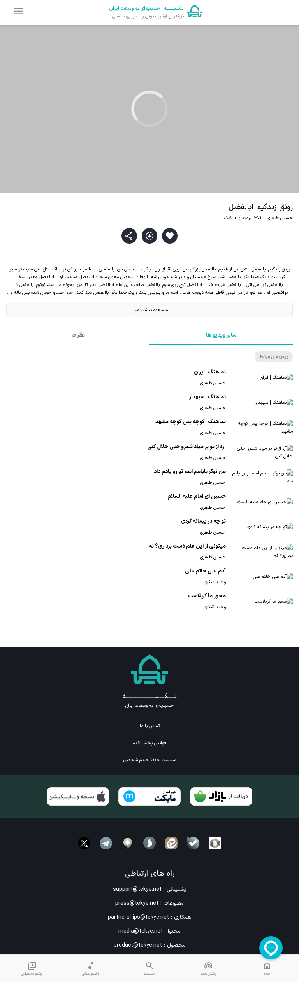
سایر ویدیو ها (221, 335)
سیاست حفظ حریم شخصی (149, 760)
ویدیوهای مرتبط (273, 356)
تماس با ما (150, 725)
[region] (149, 109)
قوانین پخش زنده (149, 743)
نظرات (78, 335)
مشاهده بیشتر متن (150, 310)
